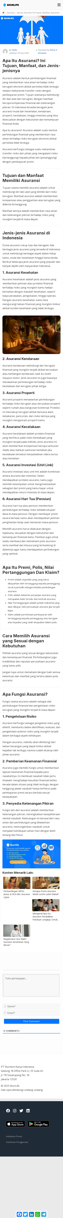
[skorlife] (13, 3)
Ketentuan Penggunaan (17, 1142)
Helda (14, 50)
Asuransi (11, 12)
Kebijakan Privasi (14, 1136)
